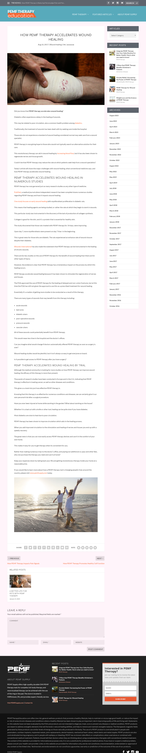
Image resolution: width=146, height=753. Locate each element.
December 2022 (115, 149)
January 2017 (114, 289)
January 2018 (114, 222)
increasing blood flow (65, 153)
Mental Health (120, 82)
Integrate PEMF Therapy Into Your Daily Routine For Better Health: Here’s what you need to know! (126, 54)
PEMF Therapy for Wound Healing (125, 89)
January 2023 (114, 143)
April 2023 (113, 127)
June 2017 (113, 261)
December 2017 (115, 228)
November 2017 (115, 233)
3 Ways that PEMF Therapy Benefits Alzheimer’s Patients (126, 67)
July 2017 (113, 256)
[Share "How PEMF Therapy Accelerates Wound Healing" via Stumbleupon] (57, 547)
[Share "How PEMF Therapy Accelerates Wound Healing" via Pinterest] (44, 547)
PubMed (17, 192)
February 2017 (115, 284)
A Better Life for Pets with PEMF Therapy (18, 593)
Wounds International (23, 246)
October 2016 (114, 306)
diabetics (78, 123)
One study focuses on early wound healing (30, 201)
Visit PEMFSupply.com (15, 703)
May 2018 (113, 200)
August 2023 (114, 115)
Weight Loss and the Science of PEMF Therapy (126, 99)
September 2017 (115, 244)
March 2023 (114, 132)
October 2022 (114, 160)
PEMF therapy (120, 59)
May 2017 (113, 267)
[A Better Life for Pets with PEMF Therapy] (20, 581)
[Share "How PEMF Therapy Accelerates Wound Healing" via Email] (62, 547)
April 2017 (113, 272)
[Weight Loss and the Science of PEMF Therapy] (112, 99)
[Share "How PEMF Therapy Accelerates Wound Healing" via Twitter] (30, 547)
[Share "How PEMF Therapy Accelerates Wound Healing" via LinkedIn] (48, 547)
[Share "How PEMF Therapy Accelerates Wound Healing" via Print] (67, 547)
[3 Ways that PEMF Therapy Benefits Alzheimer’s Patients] (112, 67)
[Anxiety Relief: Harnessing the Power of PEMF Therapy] (112, 79)
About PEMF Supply (127, 15)
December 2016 (115, 295)
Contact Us (29, 703)
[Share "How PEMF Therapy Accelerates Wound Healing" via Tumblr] (39, 547)
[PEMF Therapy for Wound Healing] (112, 89)
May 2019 (113, 177)
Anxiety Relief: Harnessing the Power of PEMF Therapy (126, 79)
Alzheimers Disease (122, 72)
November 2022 (115, 155)
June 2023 (113, 121)
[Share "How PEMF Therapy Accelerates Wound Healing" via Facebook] (25, 547)
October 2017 (114, 239)
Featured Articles (102, 15)
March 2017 (114, 278)
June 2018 (113, 194)
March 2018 (114, 211)
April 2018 (113, 205)
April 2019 (113, 183)
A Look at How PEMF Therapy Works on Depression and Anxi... (44, 3)
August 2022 (114, 166)
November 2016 (115, 300)
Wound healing (56, 44)
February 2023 (115, 138)
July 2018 (113, 188)
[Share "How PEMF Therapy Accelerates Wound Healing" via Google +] (35, 547)
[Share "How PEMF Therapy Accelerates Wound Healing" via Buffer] (53, 547)
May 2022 (113, 171)
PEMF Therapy (79, 15)
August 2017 (114, 250)
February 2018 (115, 216)
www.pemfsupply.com (38, 473)
